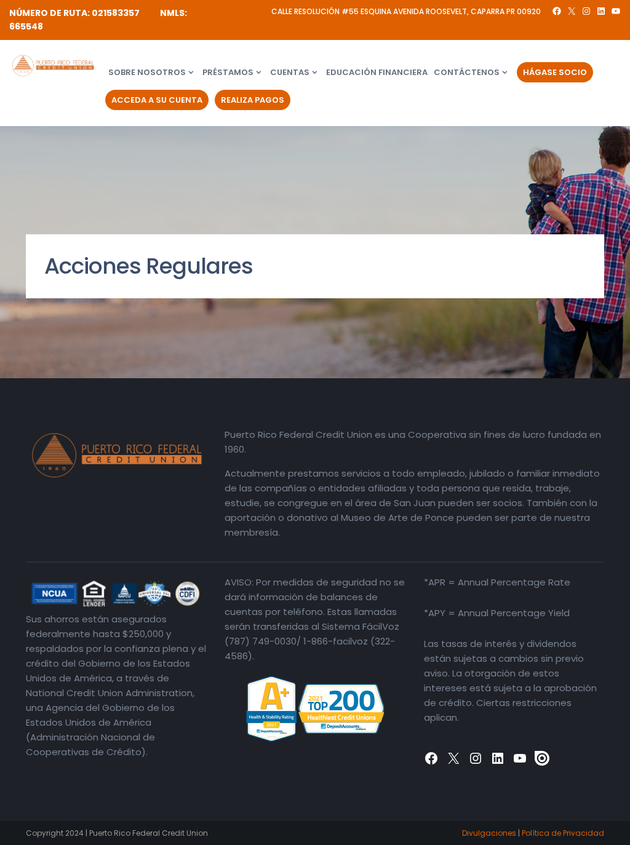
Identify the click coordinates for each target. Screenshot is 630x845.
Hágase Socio (555, 72)
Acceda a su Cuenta (156, 100)
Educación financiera (377, 72)
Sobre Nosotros (147, 72)
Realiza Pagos (252, 100)
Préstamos (227, 72)
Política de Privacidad (563, 833)
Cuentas (289, 72)
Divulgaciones (489, 833)
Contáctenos (467, 72)
